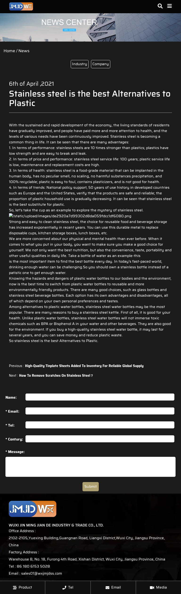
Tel (70, 587)
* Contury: (14, 439)
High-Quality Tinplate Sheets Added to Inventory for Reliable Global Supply (84, 365)
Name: (11, 397)
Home (9, 50)
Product (25, 587)
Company (100, 64)
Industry (79, 64)
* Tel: (10, 425)
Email (116, 587)
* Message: (15, 452)
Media (161, 587)
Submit (90, 486)
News (23, 50)
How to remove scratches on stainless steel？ (56, 375)
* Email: (12, 411)
